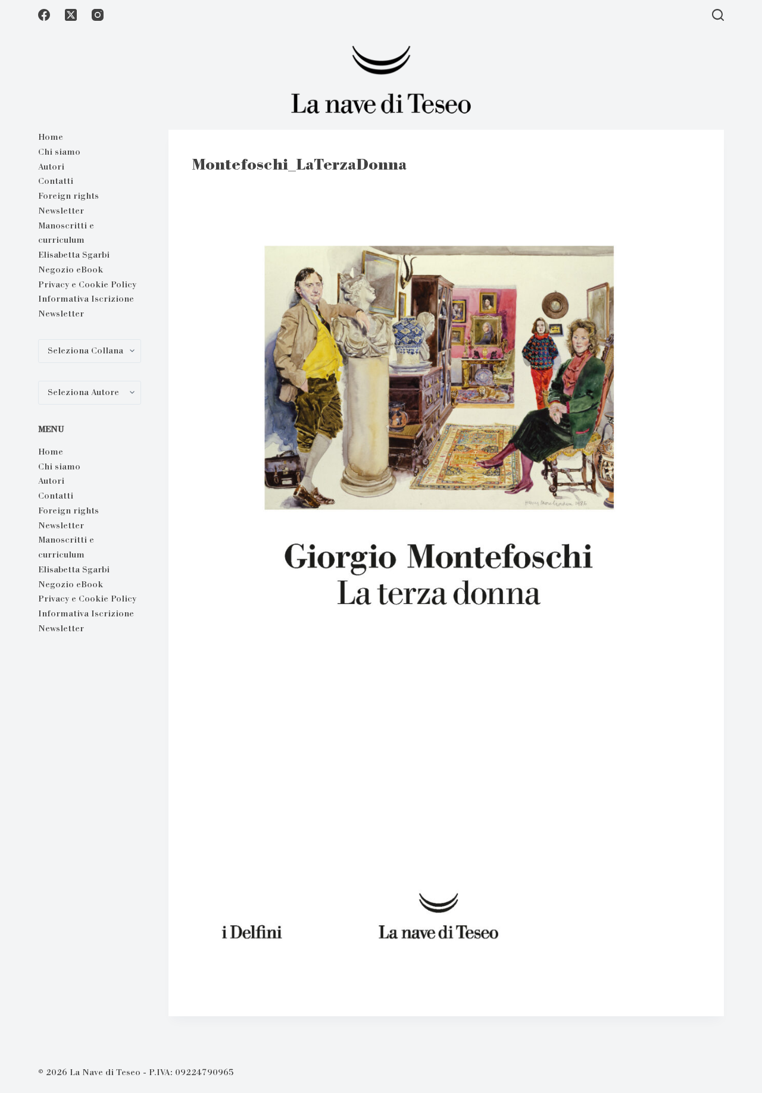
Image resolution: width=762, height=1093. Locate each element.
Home (50, 136)
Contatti (55, 181)
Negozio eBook (70, 269)
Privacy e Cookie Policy (87, 284)
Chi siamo (59, 151)
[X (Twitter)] (71, 15)
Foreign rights (68, 195)
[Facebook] (44, 15)
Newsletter (61, 210)
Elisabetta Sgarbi (74, 254)
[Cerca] (718, 15)
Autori (51, 166)
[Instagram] (98, 15)
